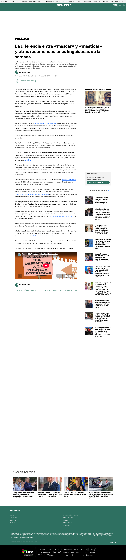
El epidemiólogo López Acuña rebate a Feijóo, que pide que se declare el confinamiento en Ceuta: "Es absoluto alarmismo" (102, 317)
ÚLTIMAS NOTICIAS (89, 9)
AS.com (81, 550)
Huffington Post (45, 552)
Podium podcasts (59, 555)
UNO (55, 552)
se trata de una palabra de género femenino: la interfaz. (50, 236)
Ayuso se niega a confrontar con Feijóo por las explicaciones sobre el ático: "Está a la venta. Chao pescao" (101, 495)
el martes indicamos (69, 180)
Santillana (59, 550)
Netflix (123, 1)
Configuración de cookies (70, 515)
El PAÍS (43, 550)
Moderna (50, 555)
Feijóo (17, 1)
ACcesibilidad (66, 525)
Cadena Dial (73, 552)
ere (61, 290)
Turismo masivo (50, 1)
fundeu (33, 290)
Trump (42, 1)
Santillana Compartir (68, 550)
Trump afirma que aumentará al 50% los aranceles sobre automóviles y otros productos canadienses (102, 257)
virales (47, 9)
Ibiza (63, 1)
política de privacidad (69, 522)
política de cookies (68, 517)
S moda (74, 555)
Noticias (19, 290)
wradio (60, 552)
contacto (13, 520)
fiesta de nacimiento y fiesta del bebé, (62, 216)
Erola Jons (105, 1)
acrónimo (27, 160)
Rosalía (111, 1)
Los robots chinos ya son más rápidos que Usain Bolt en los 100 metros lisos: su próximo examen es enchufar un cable (103, 244)
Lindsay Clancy (87, 1)
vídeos (57, 9)
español (47, 290)
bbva (40, 290)
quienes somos (14, 517)
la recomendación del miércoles (45, 123)
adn (87, 550)
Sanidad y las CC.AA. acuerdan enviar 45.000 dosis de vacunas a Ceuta (75, 494)
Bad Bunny (117, 1)
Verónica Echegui (96, 1)
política (34, 9)
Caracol (94, 550)
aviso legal (66, 520)
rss (11, 525)
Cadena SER (76, 550)
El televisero (65, 9)
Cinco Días (67, 552)
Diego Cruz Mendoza (34, 1)
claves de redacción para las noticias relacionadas (32, 194)
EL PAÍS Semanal (79, 552)
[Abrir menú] (2, 5)
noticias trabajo (76, 9)
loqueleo (81, 555)
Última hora (115, 5)
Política (22, 39)
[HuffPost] (16, 510)
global (41, 9)
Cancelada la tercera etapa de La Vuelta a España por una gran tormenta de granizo (102, 200)
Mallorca (58, 1)
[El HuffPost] (64, 5)
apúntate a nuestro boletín (98, 182)
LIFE (52, 9)
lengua (55, 290)
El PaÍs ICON (66, 555)
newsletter (13, 522)
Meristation (89, 555)
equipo (12, 515)
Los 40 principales (51, 550)
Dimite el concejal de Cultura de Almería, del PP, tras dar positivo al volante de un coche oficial (102, 304)
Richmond (42, 555)
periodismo (68, 290)
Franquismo (78, 1)
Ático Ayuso (12, 1)
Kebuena (91, 552)
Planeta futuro (86, 552)
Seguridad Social (70, 1)
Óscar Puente (24, 1)
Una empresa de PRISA (28, 551)
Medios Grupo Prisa (28, 555)
